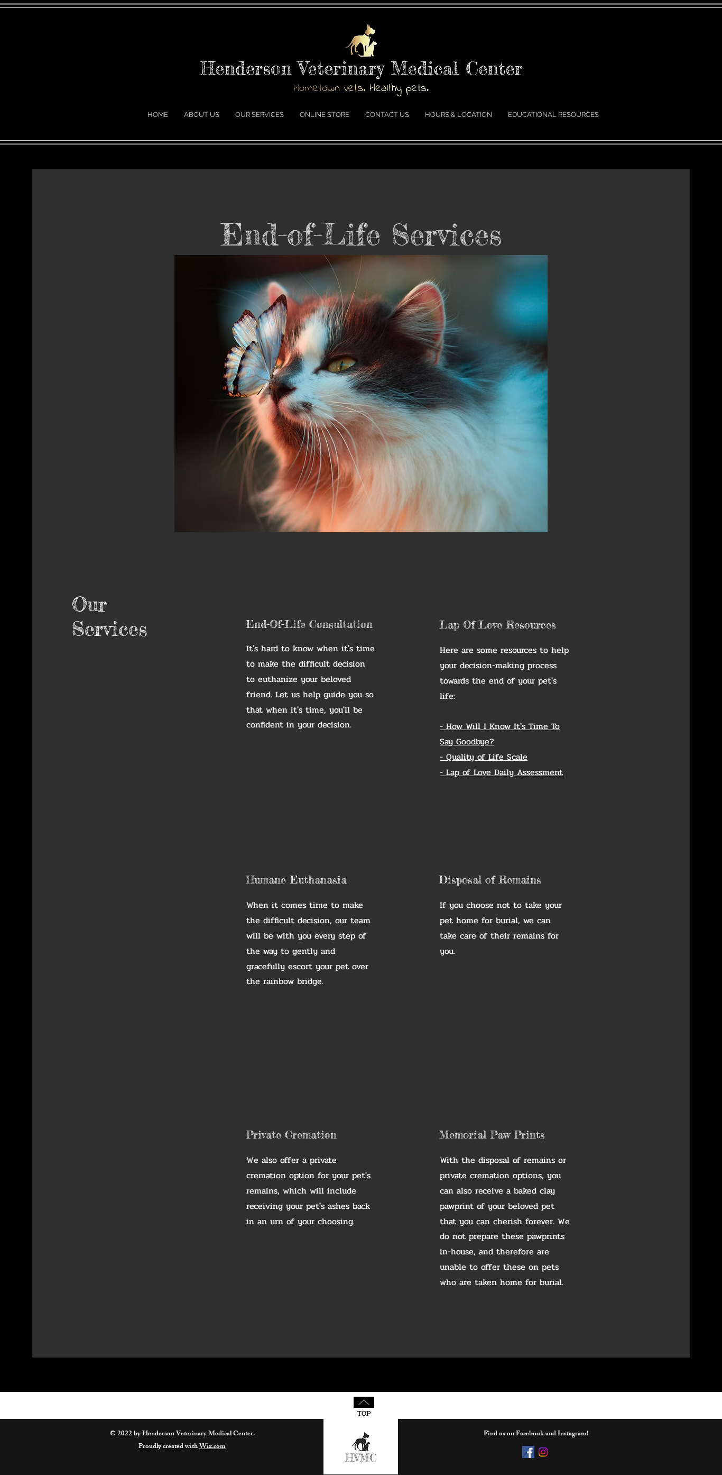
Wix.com (212, 1447)
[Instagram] (543, 1452)
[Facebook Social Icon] (528, 1452)
